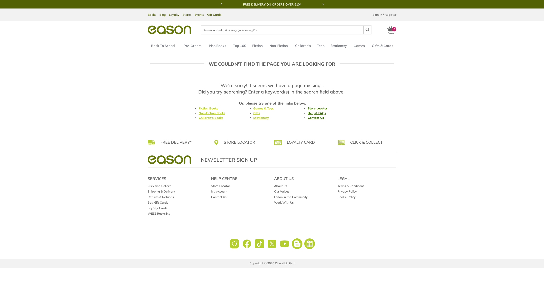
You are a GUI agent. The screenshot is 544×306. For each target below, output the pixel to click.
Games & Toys (263, 108)
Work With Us (284, 202)
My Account (219, 191)
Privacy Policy (347, 191)
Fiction (257, 46)
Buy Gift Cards (158, 202)
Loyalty (174, 15)
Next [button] (323, 4)
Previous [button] (221, 4)
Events (199, 15)
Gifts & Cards (382, 46)
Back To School (163, 46)
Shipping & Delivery (161, 191)
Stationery (338, 46)
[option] (272, 4)
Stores (187, 15)
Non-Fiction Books (212, 113)
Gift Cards (214, 15)
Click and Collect (159, 186)
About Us (280, 186)
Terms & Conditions (350, 186)
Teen (320, 46)
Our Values (281, 191)
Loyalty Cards (157, 208)
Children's (303, 46)
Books (152, 15)
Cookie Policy (346, 197)
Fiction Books (208, 108)
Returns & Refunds (161, 197)
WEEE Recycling (159, 213)
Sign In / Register (384, 15)
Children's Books (211, 118)
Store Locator (317, 108)
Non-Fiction (278, 46)
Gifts (256, 113)
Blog (162, 15)
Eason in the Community (291, 197)
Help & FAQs (317, 113)
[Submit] (367, 30)
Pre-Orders (192, 46)
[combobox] (286, 29)
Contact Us (316, 118)
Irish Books (217, 46)
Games (359, 46)
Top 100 (239, 46)
